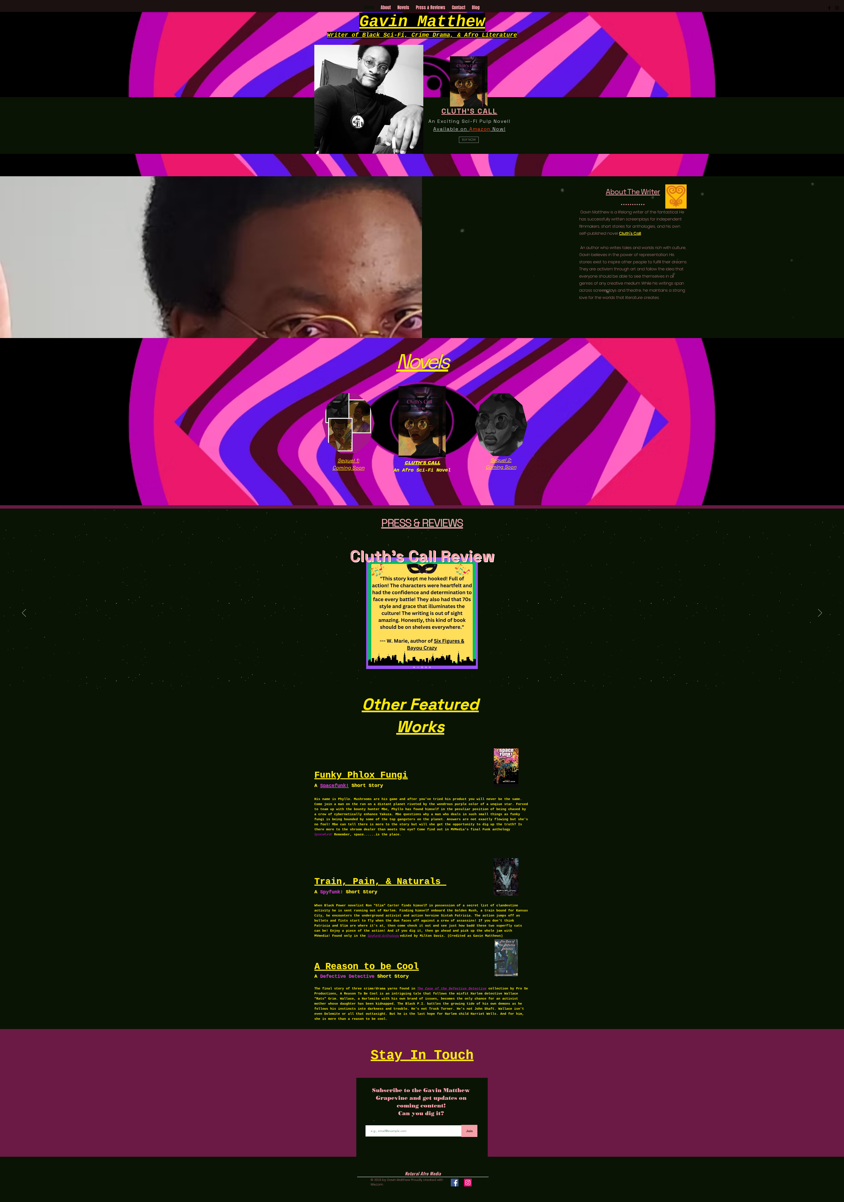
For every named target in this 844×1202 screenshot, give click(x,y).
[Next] (820, 613)
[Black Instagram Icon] (837, 8)
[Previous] (24, 613)
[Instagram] (468, 1182)
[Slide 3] (414, 667)
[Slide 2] (430, 667)
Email (369, 1121)
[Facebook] (454, 1182)
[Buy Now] (422, 421)
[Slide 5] (422, 667)
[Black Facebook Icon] (829, 8)
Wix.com (377, 1184)
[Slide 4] (418, 667)
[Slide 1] (426, 667)
